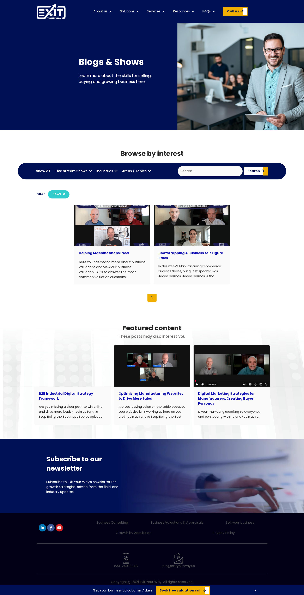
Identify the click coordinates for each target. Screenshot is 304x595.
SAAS (57, 194)
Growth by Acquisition (133, 532)
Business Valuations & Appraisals (177, 522)
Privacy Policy (223, 532)
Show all (43, 171)
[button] (255, 590)
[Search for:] (210, 171)
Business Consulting (112, 522)
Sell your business (240, 522)
